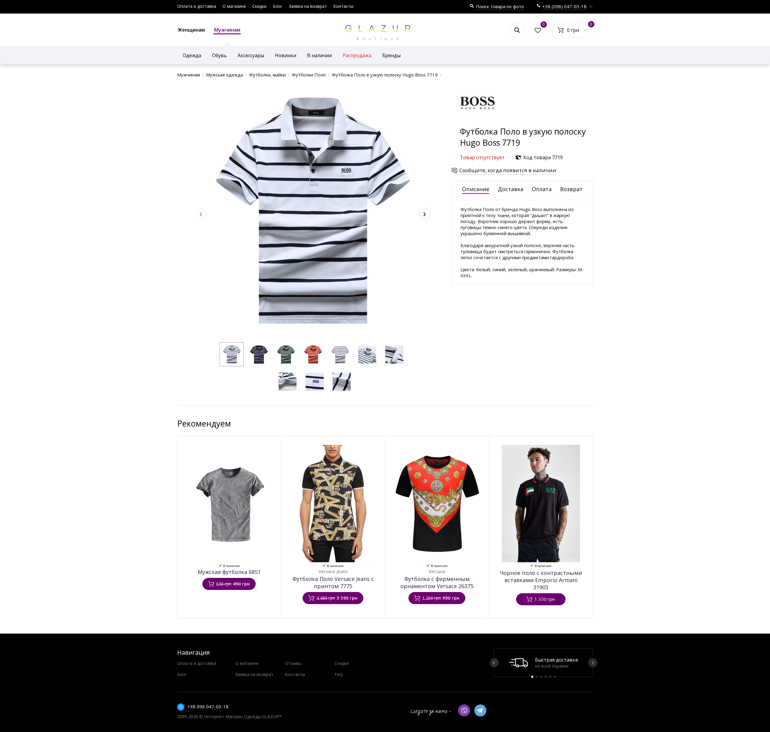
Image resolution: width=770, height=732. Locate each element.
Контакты (343, 6)
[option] (543, 662)
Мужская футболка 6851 (229, 571)
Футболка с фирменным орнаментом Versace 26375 (436, 582)
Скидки (259, 6)
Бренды (391, 55)
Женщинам (191, 29)
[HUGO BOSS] (478, 123)
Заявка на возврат (308, 6)
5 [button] (550, 677)
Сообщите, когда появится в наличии (507, 170)
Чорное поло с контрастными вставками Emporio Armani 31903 (541, 580)
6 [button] (555, 677)
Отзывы (293, 663)
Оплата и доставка (196, 6)
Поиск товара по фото (500, 6)
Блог (277, 6)
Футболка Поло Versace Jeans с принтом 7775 (333, 582)
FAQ (338, 674)
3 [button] (541, 677)
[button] (232, 354)
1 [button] (532, 677)
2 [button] (537, 677)
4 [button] (546, 677)
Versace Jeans (333, 571)
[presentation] (201, 214)
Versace (437, 571)
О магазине (234, 6)
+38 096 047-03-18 (208, 706)
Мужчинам (227, 29)
